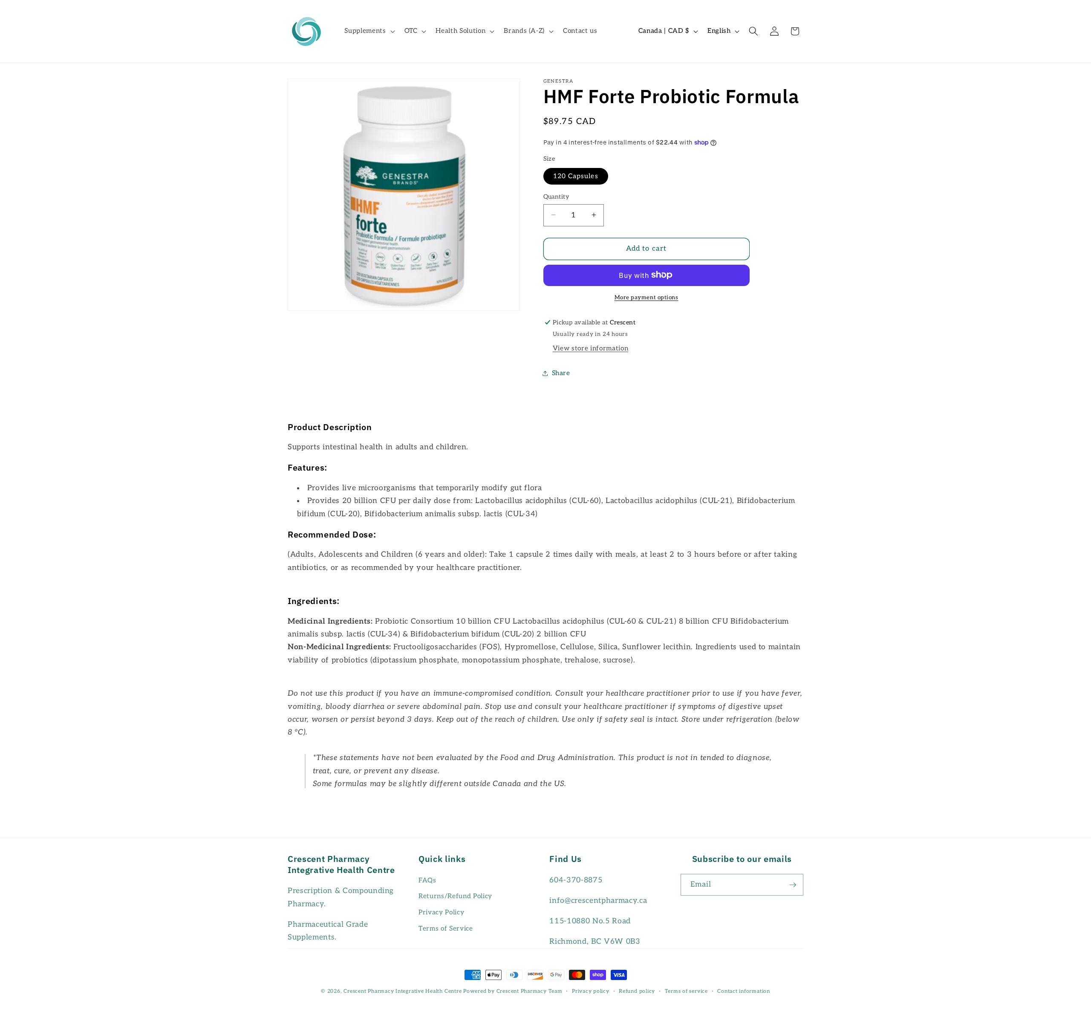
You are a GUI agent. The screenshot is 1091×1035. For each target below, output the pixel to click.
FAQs (427, 880)
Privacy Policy (441, 912)
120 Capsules (575, 176)
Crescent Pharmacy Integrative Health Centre (402, 991)
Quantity (556, 196)
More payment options (646, 297)
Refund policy (637, 991)
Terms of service (686, 991)
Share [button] (561, 373)
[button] (368, 31)
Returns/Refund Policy (455, 896)
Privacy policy (590, 991)
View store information (591, 348)
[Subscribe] (792, 885)
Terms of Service (446, 929)
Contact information (743, 991)
